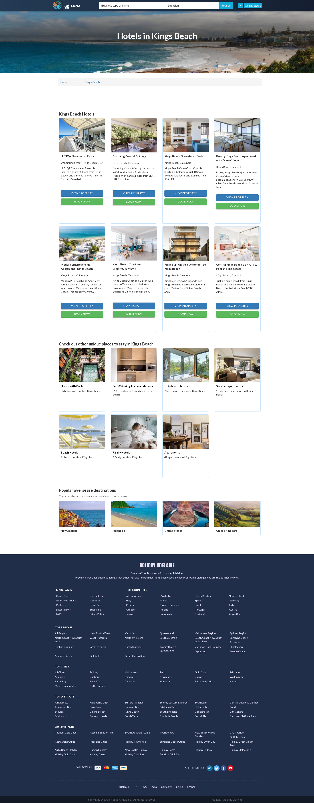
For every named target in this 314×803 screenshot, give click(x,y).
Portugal (200, 609)
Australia (165, 595)
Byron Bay (60, 681)
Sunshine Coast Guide (172, 741)
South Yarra (131, 716)
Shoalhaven (236, 646)
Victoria (129, 633)
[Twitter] (217, 768)
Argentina (234, 614)
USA (144, 786)
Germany (234, 600)
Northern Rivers (134, 637)
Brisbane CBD (168, 707)
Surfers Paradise (134, 702)
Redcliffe (95, 681)
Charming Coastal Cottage (129, 156)
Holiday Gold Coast (66, 754)
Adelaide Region (64, 655)
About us (95, 600)
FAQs (59, 614)
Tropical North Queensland (168, 648)
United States (173, 530)
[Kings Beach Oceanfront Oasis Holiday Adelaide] (186, 134)
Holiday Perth (167, 749)
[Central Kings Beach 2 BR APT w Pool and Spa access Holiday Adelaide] (237, 243)
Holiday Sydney (203, 749)
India (232, 605)
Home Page (62, 595)
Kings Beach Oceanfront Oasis (183, 156)
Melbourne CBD (99, 702)
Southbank (201, 702)
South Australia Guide (137, 732)
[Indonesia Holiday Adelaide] (134, 513)
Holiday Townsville (135, 741)
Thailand (200, 614)
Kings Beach (92, 82)
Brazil (198, 605)
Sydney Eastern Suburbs (174, 702)
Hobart (234, 681)
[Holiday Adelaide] (72, 6)
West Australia (98, 637)
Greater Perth (98, 646)
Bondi (233, 707)
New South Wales (100, 633)
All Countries (133, 595)
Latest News (63, 609)
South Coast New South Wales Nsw (208, 639)
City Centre (236, 711)
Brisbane (235, 672)
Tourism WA (167, 732)
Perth (163, 672)
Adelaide (60, 676)
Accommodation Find (102, 732)
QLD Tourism (237, 737)
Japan (129, 614)
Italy (128, 600)
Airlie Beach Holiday (66, 749)
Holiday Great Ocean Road (241, 743)
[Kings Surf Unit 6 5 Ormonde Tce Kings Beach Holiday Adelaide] (186, 243)
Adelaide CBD (63, 707)
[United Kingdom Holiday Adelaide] (237, 513)
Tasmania (235, 642)
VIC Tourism (237, 732)
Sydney (94, 672)
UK (135, 786)
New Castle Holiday (136, 749)
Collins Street (97, 711)
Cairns (198, 676)
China (179, 786)
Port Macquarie (203, 681)
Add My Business (66, 600)
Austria (233, 609)
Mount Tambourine (66, 685)
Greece (130, 609)
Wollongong (236, 676)
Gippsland (200, 651)
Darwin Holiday (98, 749)
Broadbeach (96, 707)
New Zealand (69, 530)
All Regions (61, 633)
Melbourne (131, 672)
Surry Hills (200, 716)
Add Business (253, 5)
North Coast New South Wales (68, 639)
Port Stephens (133, 646)
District (76, 82)
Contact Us (96, 595)
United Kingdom (226, 530)
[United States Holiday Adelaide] (186, 513)
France (164, 600)
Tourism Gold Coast (66, 732)
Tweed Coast (237, 651)
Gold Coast (201, 672)
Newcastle (166, 676)
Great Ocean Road (135, 655)
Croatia (130, 605)
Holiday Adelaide (134, 754)
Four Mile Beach (169, 716)
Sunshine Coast (239, 637)
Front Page (96, 605)
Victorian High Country (208, 646)
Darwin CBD (132, 707)
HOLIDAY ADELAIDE (157, 565)
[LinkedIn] (210, 768)
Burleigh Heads (98, 716)
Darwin (129, 676)
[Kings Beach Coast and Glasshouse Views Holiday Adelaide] (134, 243)
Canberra (95, 676)
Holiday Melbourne (240, 749)
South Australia (168, 637)
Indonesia (119, 530)
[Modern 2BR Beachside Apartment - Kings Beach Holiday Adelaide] (82, 243)
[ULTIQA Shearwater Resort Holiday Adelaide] (82, 134)
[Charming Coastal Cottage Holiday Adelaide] (134, 135)
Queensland (167, 633)
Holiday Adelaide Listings (227, 799)
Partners (61, 605)
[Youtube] (231, 768)
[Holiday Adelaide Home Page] (240, 5)
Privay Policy (97, 614)
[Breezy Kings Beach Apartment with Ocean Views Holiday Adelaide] (237, 134)
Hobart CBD (202, 707)
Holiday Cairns (98, 754)
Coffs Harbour (98, 685)
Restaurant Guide (65, 741)
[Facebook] (224, 768)
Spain (198, 600)
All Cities (60, 672)
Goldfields (95, 655)
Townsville (131, 681)
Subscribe (95, 609)
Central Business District (244, 702)
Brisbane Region (64, 646)
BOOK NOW (82, 201)
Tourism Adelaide (170, 754)
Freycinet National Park (243, 716)
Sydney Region (238, 633)
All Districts (61, 702)
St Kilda (59, 711)
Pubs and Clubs (98, 741)
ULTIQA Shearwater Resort (78, 156)
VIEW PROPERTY (82, 193)
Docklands (61, 716)
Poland (164, 609)
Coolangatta (202, 711)
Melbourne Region (205, 633)
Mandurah (165, 681)
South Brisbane (168, 711)
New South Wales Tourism (205, 734)
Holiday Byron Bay (205, 741)
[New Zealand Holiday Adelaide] (82, 513)
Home (63, 82)
